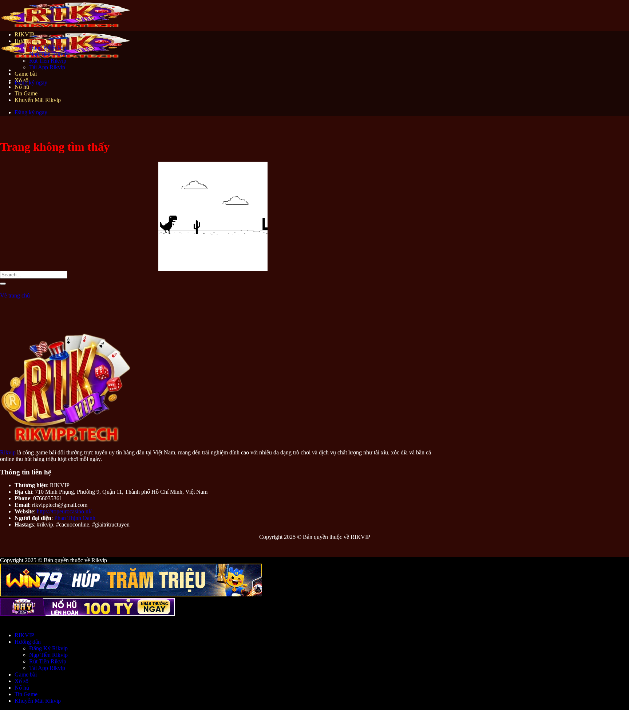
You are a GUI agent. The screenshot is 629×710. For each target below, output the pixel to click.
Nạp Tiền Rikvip (48, 54)
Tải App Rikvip (47, 67)
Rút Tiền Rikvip (47, 61)
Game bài (26, 74)
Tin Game (26, 93)
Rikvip (8, 452)
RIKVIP (24, 34)
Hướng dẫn (28, 41)
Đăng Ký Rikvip (48, 47)
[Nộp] (3, 284)
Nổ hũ (22, 87)
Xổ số (21, 80)
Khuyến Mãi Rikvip (38, 100)
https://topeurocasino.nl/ (64, 511)
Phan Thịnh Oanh (74, 518)
